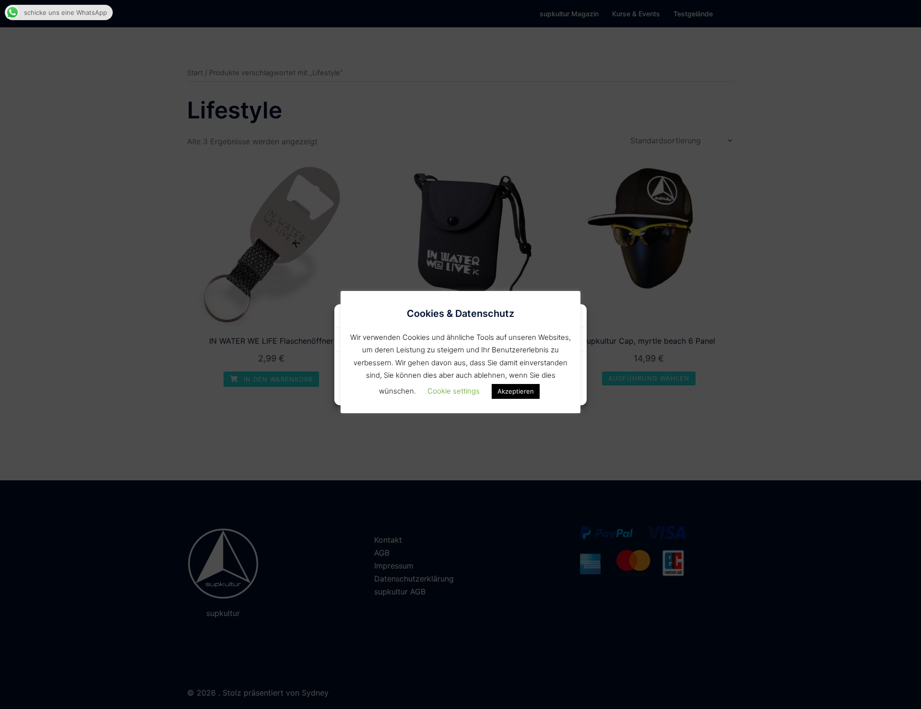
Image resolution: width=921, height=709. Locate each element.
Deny (520, 369)
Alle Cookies (401, 369)
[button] (572, 317)
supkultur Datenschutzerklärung (460, 391)
